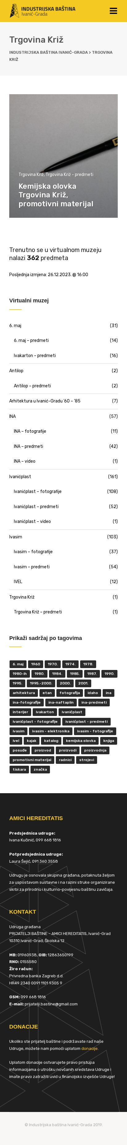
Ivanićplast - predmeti (86, 721)
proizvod (43, 750)
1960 (35, 664)
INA (12, 416)
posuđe (20, 750)
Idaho (93, 693)
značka (40, 769)
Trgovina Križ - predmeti (69, 174)
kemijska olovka (81, 741)
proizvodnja (95, 750)
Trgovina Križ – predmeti (38, 612)
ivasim (18, 731)
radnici (65, 760)
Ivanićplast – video (32, 521)
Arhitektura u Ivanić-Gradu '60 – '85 (44, 401)
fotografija (69, 693)
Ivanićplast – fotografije (38, 491)
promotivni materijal (32, 760)
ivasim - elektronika (50, 731)
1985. (75, 673)
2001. (83, 683)
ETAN (47, 693)
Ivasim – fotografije (33, 551)
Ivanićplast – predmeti (36, 506)
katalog (51, 741)
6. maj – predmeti (31, 340)
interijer (20, 712)
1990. (109, 673)
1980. (39, 673)
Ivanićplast (20, 476)
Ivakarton (45, 712)
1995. (17, 683)
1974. (70, 664)
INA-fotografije (27, 702)
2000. (65, 683)
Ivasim (15, 537)
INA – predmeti (28, 446)
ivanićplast (72, 712)
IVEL (18, 581)
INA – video (24, 461)
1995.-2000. (41, 683)
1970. (53, 664)
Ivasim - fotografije (95, 731)
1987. (92, 673)
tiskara (19, 769)
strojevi (86, 760)
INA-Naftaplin (61, 702)
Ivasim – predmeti (32, 567)
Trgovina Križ (31, 174)
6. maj (15, 325)
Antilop (16, 370)
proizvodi (67, 750)
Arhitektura (24, 693)
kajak (31, 741)
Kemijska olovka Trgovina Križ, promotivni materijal (55, 195)
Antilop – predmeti (32, 386)
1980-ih (20, 673)
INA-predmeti (94, 702)
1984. (57, 673)
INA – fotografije (30, 431)
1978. (88, 664)
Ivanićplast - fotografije (35, 721)
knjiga (108, 741)
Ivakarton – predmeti (35, 355)
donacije (89, 1048)
